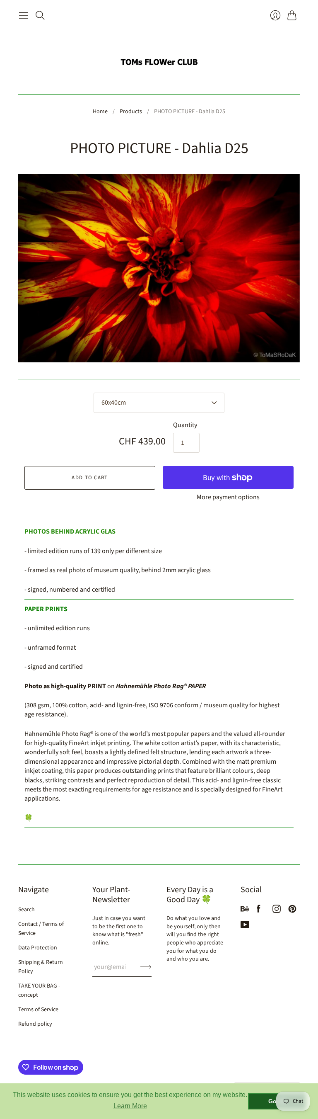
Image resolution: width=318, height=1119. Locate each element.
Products (131, 112)
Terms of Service (38, 1009)
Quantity (185, 425)
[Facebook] (258, 910)
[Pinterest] (292, 910)
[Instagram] (276, 910)
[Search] (40, 15)
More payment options (228, 497)
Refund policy (35, 1024)
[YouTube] (245, 926)
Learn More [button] (130, 1105)
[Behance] (245, 910)
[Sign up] (146, 966)
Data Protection (37, 948)
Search (26, 909)
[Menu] (23, 15)
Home (100, 112)
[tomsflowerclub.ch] (159, 58)
